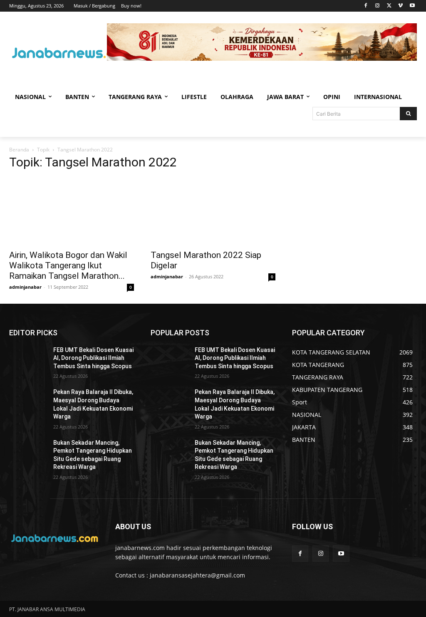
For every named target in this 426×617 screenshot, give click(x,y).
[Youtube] (412, 6)
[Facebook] (366, 6)
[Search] (408, 113)
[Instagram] (377, 6)
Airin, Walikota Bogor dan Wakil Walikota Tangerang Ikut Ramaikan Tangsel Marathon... (68, 265)
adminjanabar (25, 287)
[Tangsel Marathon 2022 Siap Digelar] (213, 211)
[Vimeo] (400, 6)
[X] (389, 6)
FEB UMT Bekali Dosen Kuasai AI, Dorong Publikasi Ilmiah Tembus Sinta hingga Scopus (93, 358)
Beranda (19, 149)
